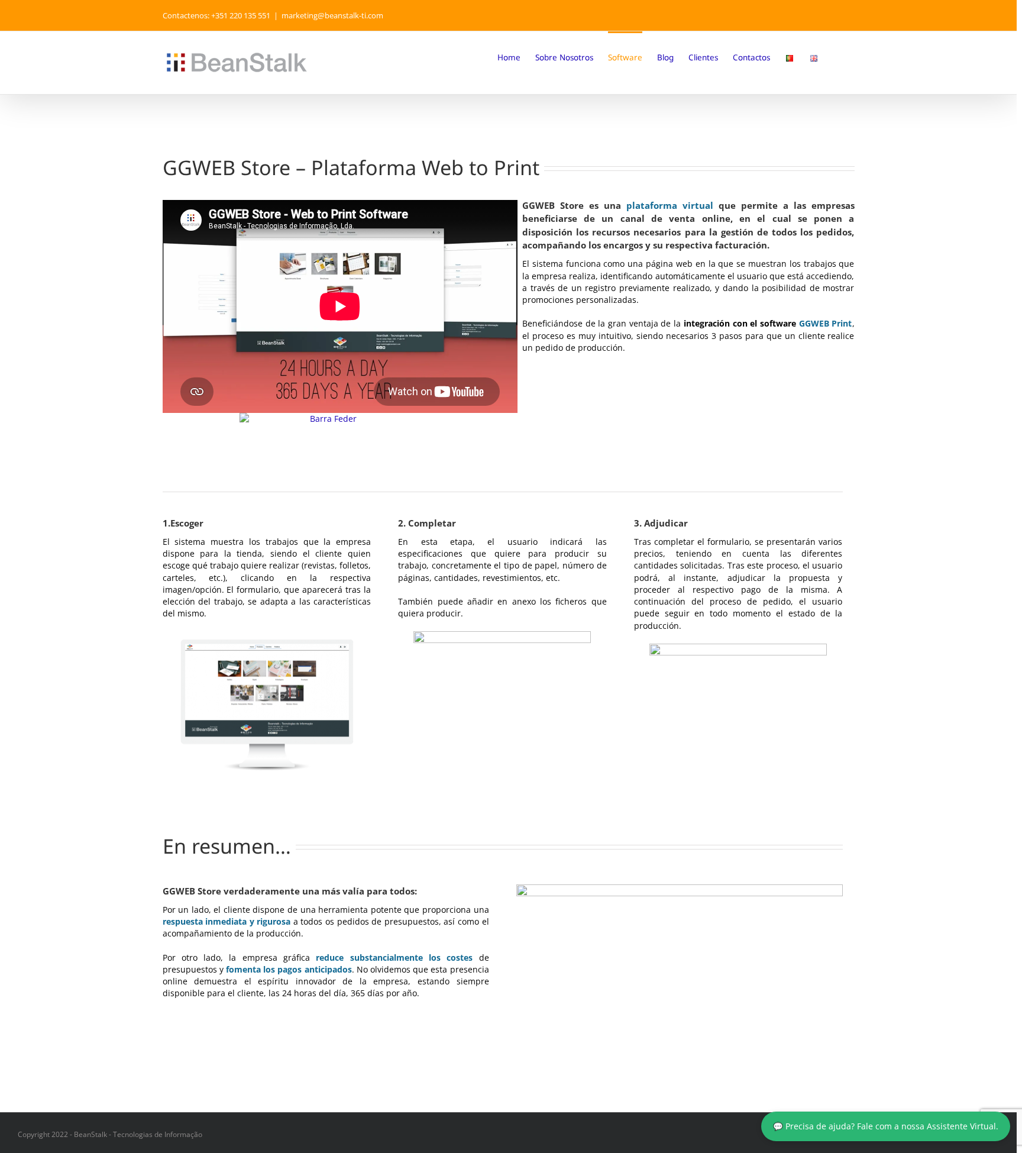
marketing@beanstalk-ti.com (332, 15)
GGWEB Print (825, 323)
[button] (836, 56)
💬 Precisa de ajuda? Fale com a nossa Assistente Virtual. (885, 1126)
